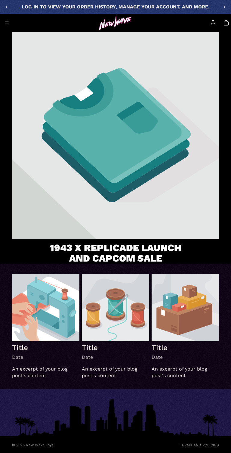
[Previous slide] (6, 7)
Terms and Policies (199, 445)
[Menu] (7, 23)
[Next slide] (224, 7)
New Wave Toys (39, 445)
